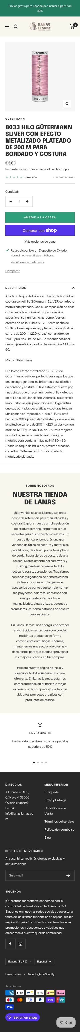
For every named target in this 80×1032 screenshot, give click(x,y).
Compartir (12, 271)
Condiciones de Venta (55, 810)
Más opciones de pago (40, 242)
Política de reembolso (59, 829)
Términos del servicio (59, 821)
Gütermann (15, 118)
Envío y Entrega (55, 800)
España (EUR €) (17, 961)
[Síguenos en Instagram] (20, 944)
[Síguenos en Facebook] (10, 944)
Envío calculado (41, 169)
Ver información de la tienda (27, 262)
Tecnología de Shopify (41, 974)
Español (42, 961)
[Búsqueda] (16, 27)
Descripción (15, 287)
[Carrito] (72, 26)
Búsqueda (51, 792)
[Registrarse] (68, 875)
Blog (47, 837)
